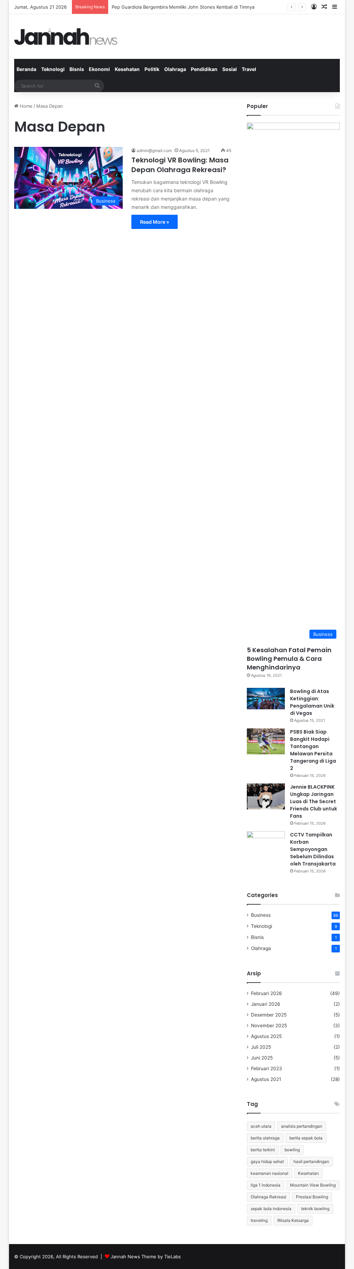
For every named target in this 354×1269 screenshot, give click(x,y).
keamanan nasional (269, 1173)
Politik (152, 69)
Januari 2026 (265, 1004)
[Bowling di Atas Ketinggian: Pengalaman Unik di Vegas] (266, 699)
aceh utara (261, 1126)
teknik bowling (315, 1208)
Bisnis (76, 69)
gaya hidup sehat (267, 1161)
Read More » (154, 222)
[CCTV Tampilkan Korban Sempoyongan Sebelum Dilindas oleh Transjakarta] (266, 844)
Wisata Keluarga (293, 1220)
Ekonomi (99, 69)
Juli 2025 (261, 1047)
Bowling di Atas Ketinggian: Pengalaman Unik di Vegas (312, 702)
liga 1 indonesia (265, 1185)
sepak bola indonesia (271, 1208)
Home (25, 106)
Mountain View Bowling (313, 1185)
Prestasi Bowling (312, 1196)
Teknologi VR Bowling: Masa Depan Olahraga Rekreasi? (180, 165)
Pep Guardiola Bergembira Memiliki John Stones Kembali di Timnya (183, 7)
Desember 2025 (269, 1015)
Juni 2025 (262, 1058)
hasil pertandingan (311, 1161)
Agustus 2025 (266, 1036)
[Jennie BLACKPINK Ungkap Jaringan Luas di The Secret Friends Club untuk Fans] (266, 796)
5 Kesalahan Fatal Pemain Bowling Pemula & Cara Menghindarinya (289, 659)
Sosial (229, 69)
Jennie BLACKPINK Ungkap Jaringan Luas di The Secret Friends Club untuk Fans (313, 801)
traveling (259, 1220)
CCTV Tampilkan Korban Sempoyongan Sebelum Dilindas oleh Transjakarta (313, 849)
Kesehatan (127, 69)
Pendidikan (204, 69)
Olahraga (175, 69)
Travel (249, 69)
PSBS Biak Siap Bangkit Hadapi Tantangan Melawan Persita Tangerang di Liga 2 (313, 750)
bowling (292, 1149)
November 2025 (269, 1025)
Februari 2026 (266, 993)
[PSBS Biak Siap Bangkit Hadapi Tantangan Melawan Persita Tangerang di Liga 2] (266, 741)
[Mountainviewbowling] (66, 36)
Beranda (26, 69)
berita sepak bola (306, 1138)
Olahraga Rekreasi (268, 1196)
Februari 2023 (266, 1068)
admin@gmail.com (154, 150)
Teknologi (53, 69)
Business (261, 915)
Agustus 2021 (266, 1079)
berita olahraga (265, 1138)
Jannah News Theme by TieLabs (146, 1256)
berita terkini (263, 1149)
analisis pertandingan (301, 1126)
